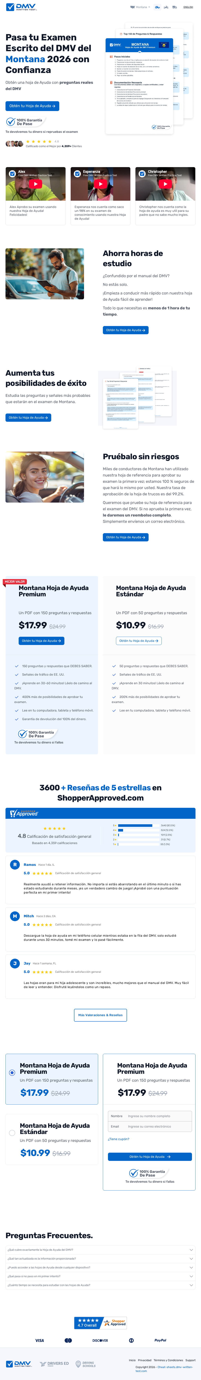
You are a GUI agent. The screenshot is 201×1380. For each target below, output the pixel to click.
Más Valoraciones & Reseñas (100, 1015)
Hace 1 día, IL (46, 864)
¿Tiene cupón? (118, 1139)
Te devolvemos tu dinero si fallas (38, 742)
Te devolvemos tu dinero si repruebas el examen (41, 132)
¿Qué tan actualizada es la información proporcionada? (42, 1258)
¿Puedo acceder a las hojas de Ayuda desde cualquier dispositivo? (49, 1267)
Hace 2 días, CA (46, 916)
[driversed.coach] (57, 1364)
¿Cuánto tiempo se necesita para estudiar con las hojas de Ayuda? (49, 1285)
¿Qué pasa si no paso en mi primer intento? (34, 1276)
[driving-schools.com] (89, 1364)
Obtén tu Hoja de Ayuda (30, 106)
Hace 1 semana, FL (44, 963)
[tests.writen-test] (21, 7)
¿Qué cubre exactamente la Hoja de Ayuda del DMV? (40, 1250)
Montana (141, 7)
